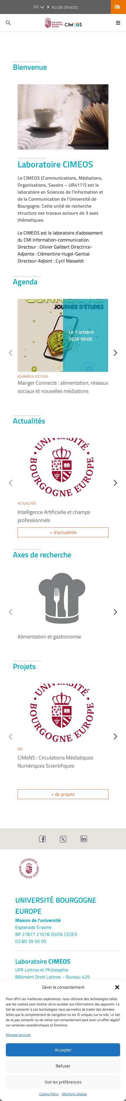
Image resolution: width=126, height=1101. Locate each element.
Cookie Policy (49, 1094)
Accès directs (65, 6)
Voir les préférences (63, 1082)
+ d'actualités (63, 532)
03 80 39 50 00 (30, 941)
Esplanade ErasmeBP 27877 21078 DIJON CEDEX (46, 931)
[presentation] (115, 352)
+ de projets (63, 794)
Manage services (18, 1034)
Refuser (63, 1066)
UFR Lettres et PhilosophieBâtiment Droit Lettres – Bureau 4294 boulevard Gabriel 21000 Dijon (52, 976)
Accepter (63, 1049)
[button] (117, 987)
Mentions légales (74, 1094)
